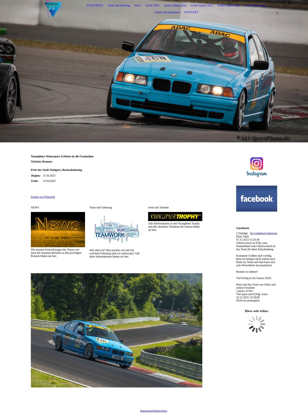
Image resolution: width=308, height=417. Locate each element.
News (137, 5)
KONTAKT (191, 12)
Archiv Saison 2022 (228, 5)
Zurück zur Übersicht (43, 196)
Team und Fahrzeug (119, 5)
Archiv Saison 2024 (175, 5)
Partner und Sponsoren (167, 12)
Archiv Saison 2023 (202, 5)
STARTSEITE (95, 5)
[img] (53, 9)
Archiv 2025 (152, 5)
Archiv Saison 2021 (255, 5)
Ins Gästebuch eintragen (263, 233)
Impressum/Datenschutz (153, 410)
